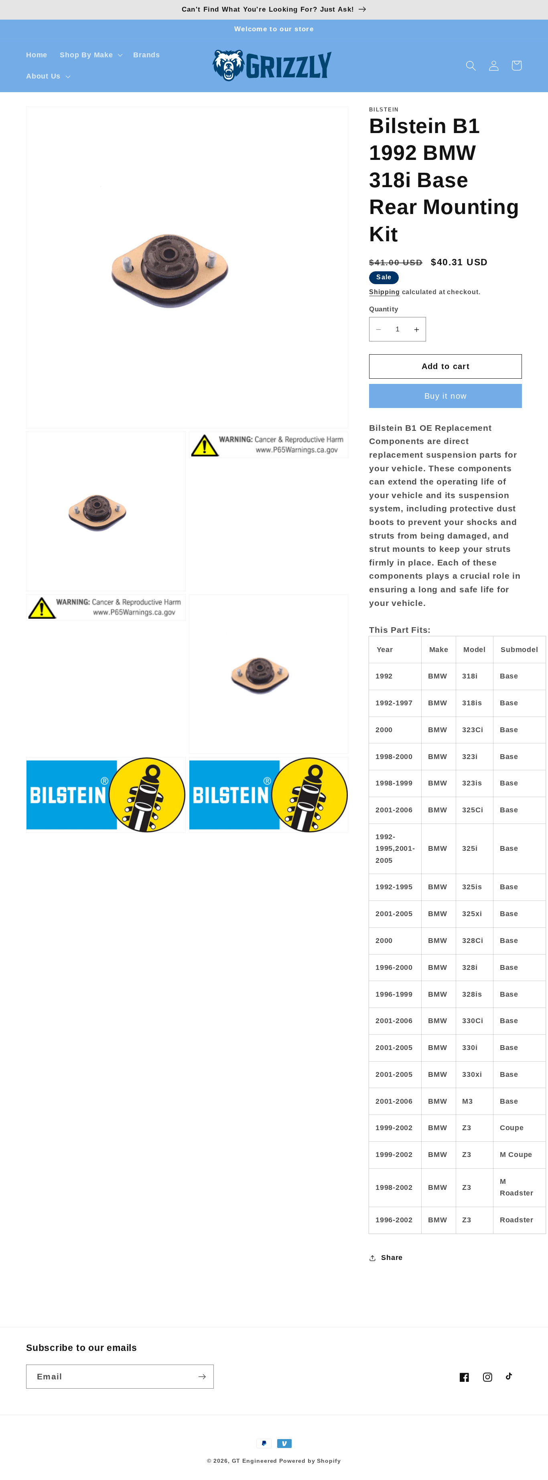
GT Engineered (255, 1461)
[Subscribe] (202, 1377)
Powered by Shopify (310, 1461)
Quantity (383, 309)
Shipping (384, 292)
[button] (90, 55)
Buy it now (445, 396)
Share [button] (392, 1258)
